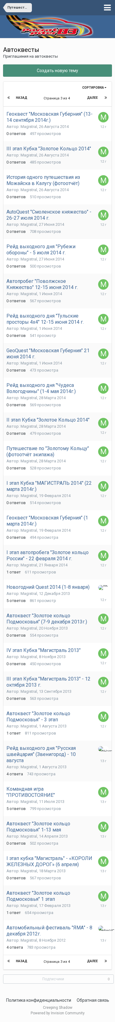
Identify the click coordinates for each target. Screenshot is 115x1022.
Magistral (29, 126)
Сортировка (93, 87)
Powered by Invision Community (58, 1013)
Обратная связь (93, 1000)
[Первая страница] (9, 98)
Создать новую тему (57, 70)
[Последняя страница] (105, 98)
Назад (21, 97)
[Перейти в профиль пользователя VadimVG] (103, 928)
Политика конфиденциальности (38, 1000)
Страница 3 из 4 (58, 98)
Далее (92, 97)
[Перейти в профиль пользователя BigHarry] (103, 748)
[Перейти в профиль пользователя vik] (103, 587)
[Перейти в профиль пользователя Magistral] (103, 117)
